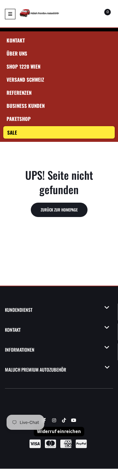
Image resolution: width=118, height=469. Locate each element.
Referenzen (19, 92)
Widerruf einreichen (59, 431)
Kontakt (16, 40)
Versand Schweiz (25, 79)
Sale (12, 132)
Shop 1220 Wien (23, 66)
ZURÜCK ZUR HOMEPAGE (59, 209)
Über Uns (17, 53)
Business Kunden (26, 105)
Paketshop (19, 118)
